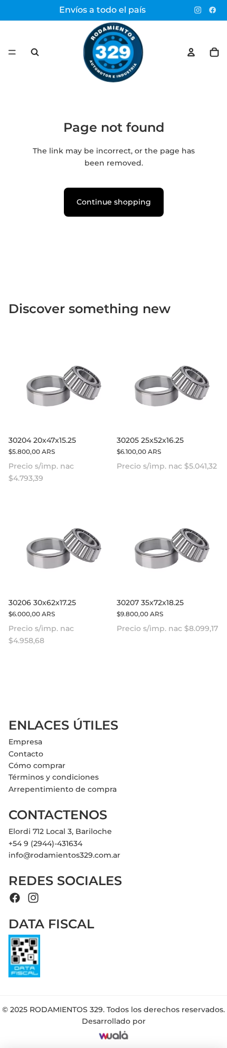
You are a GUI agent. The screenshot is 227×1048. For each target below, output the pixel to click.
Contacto (25, 754)
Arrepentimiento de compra (62, 789)
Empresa (25, 741)
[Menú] (12, 52)
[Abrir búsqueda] (34, 52)
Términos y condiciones (53, 777)
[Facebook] (212, 10)
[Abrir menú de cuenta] (191, 52)
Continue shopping (114, 202)
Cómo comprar (36, 765)
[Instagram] (198, 10)
